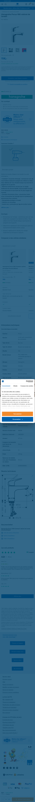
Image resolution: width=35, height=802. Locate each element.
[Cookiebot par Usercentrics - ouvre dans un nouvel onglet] (26, 381)
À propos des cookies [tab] (27, 386)
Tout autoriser (17, 414)
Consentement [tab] (6, 386)
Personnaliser (17, 419)
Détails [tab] (15, 386)
